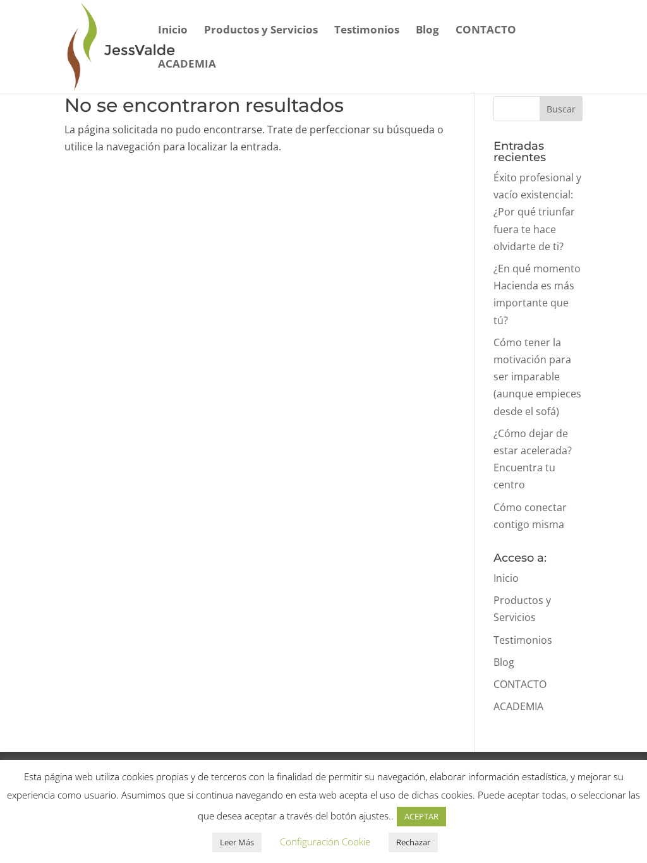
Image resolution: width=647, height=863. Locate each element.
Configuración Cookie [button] (325, 841)
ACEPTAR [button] (421, 816)
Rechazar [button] (413, 842)
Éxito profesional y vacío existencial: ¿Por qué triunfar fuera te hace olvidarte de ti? (537, 212)
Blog (427, 31)
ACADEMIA (187, 65)
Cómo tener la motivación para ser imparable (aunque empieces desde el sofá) (537, 376)
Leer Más (237, 842)
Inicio (173, 31)
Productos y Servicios (261, 31)
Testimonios (366, 31)
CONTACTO (486, 31)
